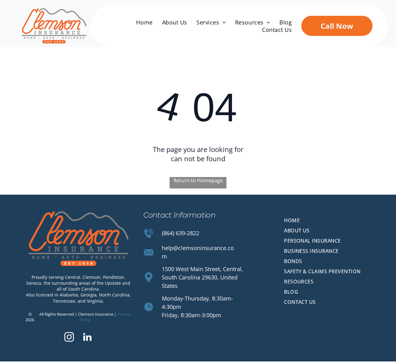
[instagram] (69, 338)
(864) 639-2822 (180, 233)
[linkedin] (87, 338)
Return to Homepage (198, 180)
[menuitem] (144, 22)
